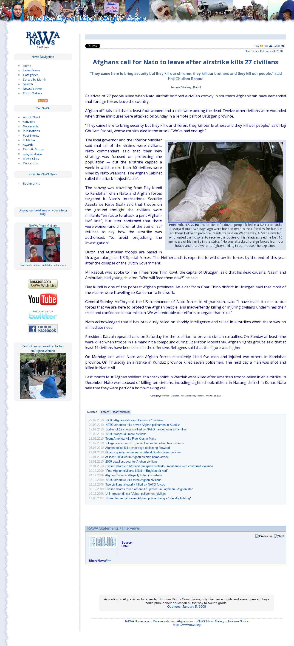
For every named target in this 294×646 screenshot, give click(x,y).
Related (92, 412)
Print (266, 46)
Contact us (30, 163)
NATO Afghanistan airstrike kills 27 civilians (134, 420)
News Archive (32, 89)
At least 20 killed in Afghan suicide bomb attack (137, 457)
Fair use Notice (238, 621)
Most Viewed (121, 412)
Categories (31, 75)
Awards (28, 145)
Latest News (31, 70)
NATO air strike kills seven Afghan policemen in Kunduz (142, 425)
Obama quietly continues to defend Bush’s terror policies (143, 452)
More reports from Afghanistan (173, 621)
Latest (105, 412)
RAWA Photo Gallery (210, 621)
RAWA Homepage (137, 621)
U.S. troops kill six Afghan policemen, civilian (135, 493)
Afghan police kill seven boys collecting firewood (137, 447)
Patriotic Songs (33, 149)
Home (27, 66)
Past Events (31, 135)
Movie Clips (31, 159)
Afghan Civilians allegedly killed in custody (133, 475)
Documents (31, 126)
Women (165, 395)
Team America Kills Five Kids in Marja (130, 438)
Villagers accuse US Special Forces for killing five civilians (144, 443)
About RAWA (31, 117)
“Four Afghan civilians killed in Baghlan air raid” (136, 470)
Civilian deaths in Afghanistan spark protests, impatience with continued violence (159, 466)
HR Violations (188, 395)
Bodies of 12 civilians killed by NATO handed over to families (146, 429)
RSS (257, 46)
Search (28, 84)
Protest (200, 395)
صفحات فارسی (32, 154)
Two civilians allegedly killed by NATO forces (135, 484)
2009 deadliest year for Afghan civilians (131, 461)
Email (277, 46)
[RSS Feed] (43, 101)
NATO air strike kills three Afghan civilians (133, 480)
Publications (31, 131)
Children (175, 395)
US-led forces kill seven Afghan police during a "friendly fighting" (148, 498)
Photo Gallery (32, 93)
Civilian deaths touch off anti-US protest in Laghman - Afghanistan (149, 489)
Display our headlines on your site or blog (43, 212)
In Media (29, 140)
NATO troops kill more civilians (126, 434)
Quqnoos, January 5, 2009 (186, 606)
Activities (29, 122)
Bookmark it (31, 183)
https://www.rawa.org (187, 624)
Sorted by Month (34, 79)
